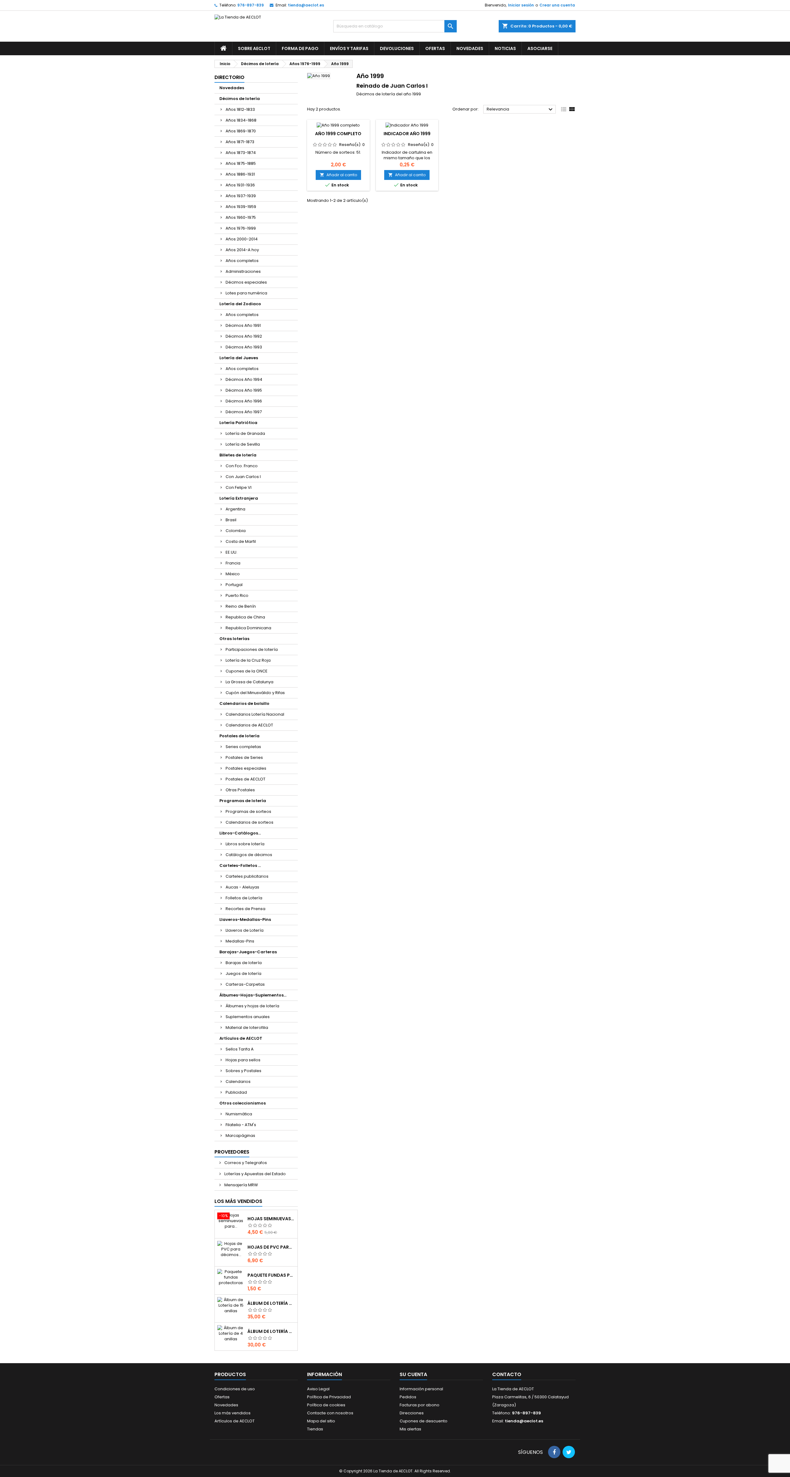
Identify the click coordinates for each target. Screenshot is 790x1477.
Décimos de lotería (239, 99)
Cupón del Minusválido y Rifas (255, 693)
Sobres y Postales (243, 1071)
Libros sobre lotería (245, 844)
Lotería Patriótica (238, 423)
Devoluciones (397, 48)
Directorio (229, 77)
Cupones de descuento (423, 1421)
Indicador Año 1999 (407, 134)
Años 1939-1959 (241, 207)
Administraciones (243, 271)
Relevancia (520, 109)
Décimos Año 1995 (244, 390)
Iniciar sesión (521, 5)
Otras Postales (240, 790)
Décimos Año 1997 (244, 412)
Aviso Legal (318, 1389)
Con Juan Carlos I (243, 477)
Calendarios (238, 1081)
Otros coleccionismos (242, 1103)
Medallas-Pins (240, 941)
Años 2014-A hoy (242, 250)
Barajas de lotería (244, 963)
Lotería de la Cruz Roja (248, 660)
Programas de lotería (242, 801)
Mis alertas (410, 1429)
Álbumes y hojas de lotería (252, 1006)
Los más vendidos (238, 1201)
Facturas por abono (419, 1405)
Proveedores (231, 1151)
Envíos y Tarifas (349, 48)
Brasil (231, 520)
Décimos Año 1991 (243, 325)
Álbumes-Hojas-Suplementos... (252, 995)
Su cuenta (413, 1374)
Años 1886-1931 (240, 174)
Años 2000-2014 (242, 239)
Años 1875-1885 (241, 163)
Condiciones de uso (234, 1389)
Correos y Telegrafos (245, 1163)
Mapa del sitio (321, 1421)
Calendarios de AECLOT (249, 725)
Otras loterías (234, 639)
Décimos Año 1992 (244, 336)
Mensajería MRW (240, 1185)
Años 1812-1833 (240, 109)
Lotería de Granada (245, 433)
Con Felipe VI (239, 487)
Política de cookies (326, 1405)
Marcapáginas (240, 1135)
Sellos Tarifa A (240, 1049)
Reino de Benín (241, 606)
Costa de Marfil (241, 541)
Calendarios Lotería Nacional (255, 714)
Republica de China (245, 617)
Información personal (421, 1389)
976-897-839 (250, 5)
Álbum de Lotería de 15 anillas (271, 1303)
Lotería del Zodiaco (240, 304)
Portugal (234, 585)
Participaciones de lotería (252, 649)
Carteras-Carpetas (245, 984)
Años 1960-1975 (241, 217)
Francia (233, 563)
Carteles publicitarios (247, 876)
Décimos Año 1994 (244, 379)
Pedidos (408, 1397)
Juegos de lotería (243, 973)
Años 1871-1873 (240, 142)
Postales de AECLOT (245, 779)
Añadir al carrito (338, 174)
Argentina (235, 509)
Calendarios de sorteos (249, 822)
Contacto (506, 1374)
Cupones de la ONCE (247, 671)
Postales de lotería (239, 736)
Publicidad (236, 1092)
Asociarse (539, 48)
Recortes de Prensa (245, 909)
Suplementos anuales (248, 1017)
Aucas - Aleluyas (242, 887)
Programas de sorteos (248, 811)
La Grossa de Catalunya (249, 682)
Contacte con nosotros (330, 1413)
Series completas (243, 747)
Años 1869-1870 (241, 131)
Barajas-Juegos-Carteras (248, 952)
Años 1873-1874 (241, 153)
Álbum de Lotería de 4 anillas (271, 1331)
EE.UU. (231, 552)
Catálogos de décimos (249, 855)
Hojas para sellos (243, 1060)
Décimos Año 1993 (244, 347)
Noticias (505, 48)
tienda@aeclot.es (306, 5)
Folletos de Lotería (244, 898)
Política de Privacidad (329, 1397)
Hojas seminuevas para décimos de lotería (271, 1218)
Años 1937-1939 (241, 196)
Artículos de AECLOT (240, 1038)
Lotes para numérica (246, 293)
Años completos (242, 261)
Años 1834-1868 (241, 120)
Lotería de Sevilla (243, 444)
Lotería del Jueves (238, 358)
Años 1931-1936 (240, 185)
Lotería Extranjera (238, 498)
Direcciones (412, 1413)
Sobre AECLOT (254, 48)
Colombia (236, 531)
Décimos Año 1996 (244, 401)
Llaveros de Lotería (245, 930)
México (233, 574)
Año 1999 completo (338, 134)
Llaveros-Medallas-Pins (245, 919)
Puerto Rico (237, 595)
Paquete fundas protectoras (271, 1275)
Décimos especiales (246, 282)
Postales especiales (246, 768)
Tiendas (315, 1429)
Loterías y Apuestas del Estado (254, 1174)
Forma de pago (300, 48)
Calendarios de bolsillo (244, 703)
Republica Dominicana (248, 628)
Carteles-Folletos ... (240, 865)
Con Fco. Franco (242, 466)
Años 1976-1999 (241, 228)
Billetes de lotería (237, 455)
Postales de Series (244, 757)
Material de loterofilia (247, 1027)
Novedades (469, 48)
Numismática (239, 1114)
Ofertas (435, 48)
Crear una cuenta (557, 5)
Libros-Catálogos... (240, 833)
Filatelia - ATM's (241, 1125)
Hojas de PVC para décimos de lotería (271, 1247)
